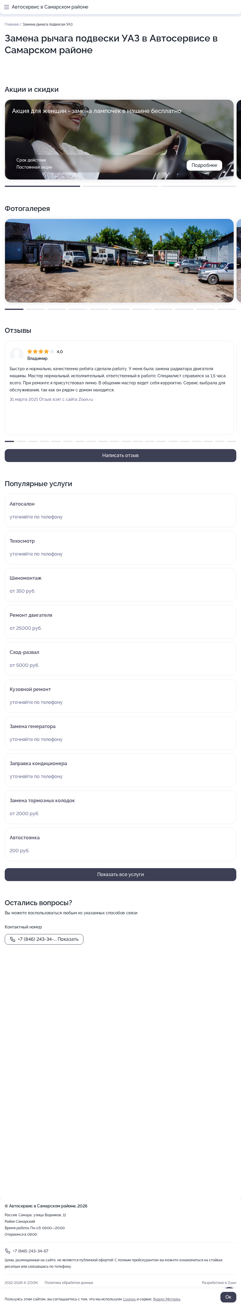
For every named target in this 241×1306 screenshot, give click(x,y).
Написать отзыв (120, 455)
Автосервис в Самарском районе (50, 7)
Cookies (129, 1299)
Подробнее (204, 165)
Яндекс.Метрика (166, 1299)
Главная (12, 24)
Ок (228, 1297)
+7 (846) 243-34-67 (30, 1251)
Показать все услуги (120, 874)
